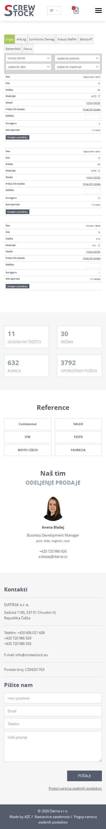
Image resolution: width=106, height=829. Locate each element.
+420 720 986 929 (17, 638)
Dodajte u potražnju (17, 137)
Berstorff (86, 39)
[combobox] (28, 58)
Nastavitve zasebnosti (52, 816)
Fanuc (28, 49)
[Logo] (19, 10)
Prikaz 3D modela (91, 109)
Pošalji (84, 775)
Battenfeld (13, 49)
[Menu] (98, 10)
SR (52, 10)
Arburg (21, 39)
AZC (27, 816)
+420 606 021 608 (31, 632)
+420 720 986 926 (53, 551)
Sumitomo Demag (41, 39)
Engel (9, 39)
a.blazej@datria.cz (53, 556)
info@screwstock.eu (31, 654)
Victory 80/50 (93, 102)
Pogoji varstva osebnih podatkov (75, 788)
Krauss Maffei (67, 39)
